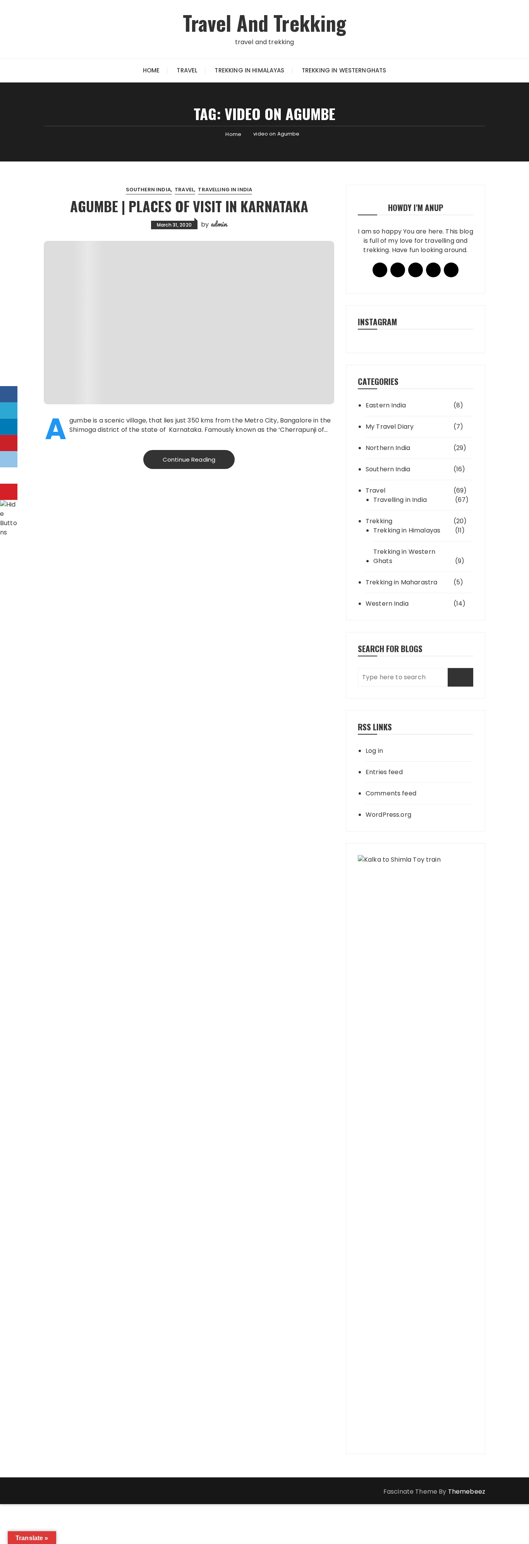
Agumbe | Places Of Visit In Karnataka (189, 206)
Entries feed (384, 772)
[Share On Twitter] (8, 410)
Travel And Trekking (265, 23)
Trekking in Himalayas (249, 70)
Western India (387, 603)
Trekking (379, 521)
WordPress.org (388, 814)
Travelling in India (225, 189)
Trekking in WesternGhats (344, 70)
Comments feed (391, 793)
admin (219, 223)
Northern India (388, 447)
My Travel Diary (390, 426)
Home (151, 70)
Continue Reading (189, 459)
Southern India (148, 189)
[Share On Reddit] (8, 459)
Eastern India (386, 405)
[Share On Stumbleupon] (8, 475)
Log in (374, 750)
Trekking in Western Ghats (404, 556)
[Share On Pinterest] (8, 443)
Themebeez (466, 1491)
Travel (187, 70)
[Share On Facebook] (8, 394)
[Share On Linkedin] (8, 427)
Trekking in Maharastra (401, 582)
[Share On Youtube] (8, 492)
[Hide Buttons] (9, 518)
